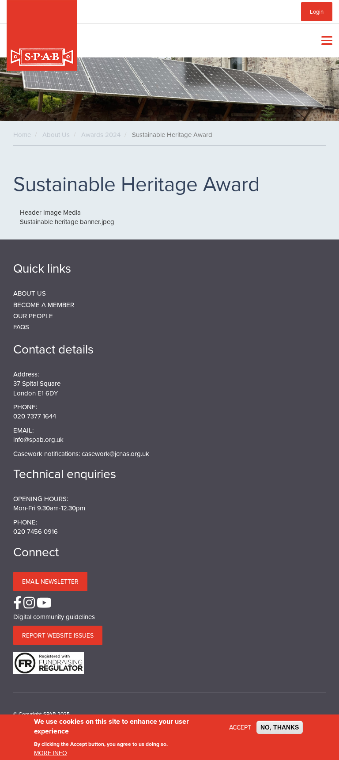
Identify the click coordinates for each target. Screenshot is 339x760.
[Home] (42, 35)
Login (317, 11)
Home (22, 134)
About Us (56, 134)
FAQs (21, 326)
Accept (240, 727)
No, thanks (279, 727)
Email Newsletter (50, 581)
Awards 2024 (101, 134)
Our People (33, 315)
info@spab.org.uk (38, 439)
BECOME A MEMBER (43, 304)
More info (50, 753)
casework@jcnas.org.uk (115, 453)
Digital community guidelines (54, 616)
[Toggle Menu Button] (325, 40)
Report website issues (58, 635)
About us (29, 293)
